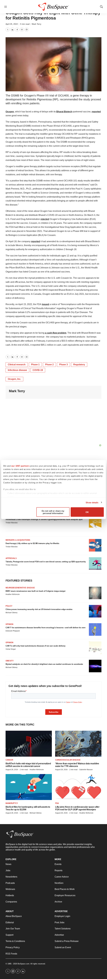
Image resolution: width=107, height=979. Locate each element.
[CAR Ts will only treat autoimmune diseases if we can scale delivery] (95, 647)
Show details (92, 502)
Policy (9, 606)
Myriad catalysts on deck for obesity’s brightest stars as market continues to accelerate (44, 664)
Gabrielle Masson (86, 770)
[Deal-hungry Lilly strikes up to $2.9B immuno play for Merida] (95, 545)
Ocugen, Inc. (14, 379)
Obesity (10, 661)
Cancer (9, 760)
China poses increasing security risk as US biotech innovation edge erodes (39, 609)
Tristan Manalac (12, 523)
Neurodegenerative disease (20, 588)
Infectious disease (17, 370)
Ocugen (10, 111)
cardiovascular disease (68, 760)
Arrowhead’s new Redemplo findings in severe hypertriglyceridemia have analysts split (44, 519)
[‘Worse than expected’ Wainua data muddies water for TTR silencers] (78, 744)
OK (87, 512)
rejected (45, 219)
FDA (57, 803)
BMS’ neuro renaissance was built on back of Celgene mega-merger (35, 591)
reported (96, 111)
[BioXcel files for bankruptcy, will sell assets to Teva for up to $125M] (29, 787)
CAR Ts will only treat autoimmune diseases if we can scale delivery (35, 646)
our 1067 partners (20, 466)
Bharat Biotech (64, 111)
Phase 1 (35, 364)
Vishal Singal (11, 649)
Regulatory (79, 364)
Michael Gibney (11, 613)
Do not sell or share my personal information (53, 512)
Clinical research (16, 364)
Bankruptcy (12, 803)
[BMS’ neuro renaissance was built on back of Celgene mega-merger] (95, 593)
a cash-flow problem (55, 333)
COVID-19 (38, 370)
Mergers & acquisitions (18, 540)
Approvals (11, 558)
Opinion (9, 624)
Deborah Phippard (13, 631)
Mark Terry (36, 24)
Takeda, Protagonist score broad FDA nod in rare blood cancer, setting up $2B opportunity (46, 561)
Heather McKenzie (13, 594)
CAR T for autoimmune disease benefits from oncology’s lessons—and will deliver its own (45, 627)
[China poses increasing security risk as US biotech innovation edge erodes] (95, 611)
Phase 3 (63, 364)
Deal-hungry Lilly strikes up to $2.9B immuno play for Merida (32, 543)
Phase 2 (49, 364)
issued (45, 304)
